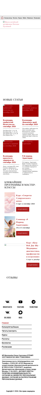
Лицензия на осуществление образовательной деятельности (20, 364)
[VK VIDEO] (7, 312)
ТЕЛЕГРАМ (33, 307)
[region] (20, 78)
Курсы (20, 18)
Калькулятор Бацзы (10, 327)
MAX (20, 317)
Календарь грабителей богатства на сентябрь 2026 (9, 123)
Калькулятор (8, 18)
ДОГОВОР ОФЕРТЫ (26, 371)
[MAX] (20, 312)
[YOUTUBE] (20, 302)
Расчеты (15, 18)
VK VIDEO (7, 317)
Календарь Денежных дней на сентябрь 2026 (30, 122)
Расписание (37, 18)
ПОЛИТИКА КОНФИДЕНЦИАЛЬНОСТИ (16, 373)
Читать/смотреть (9, 331)
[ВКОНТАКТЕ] (7, 302)
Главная (5, 323)
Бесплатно (6, 343)
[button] (17, 331)
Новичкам (30, 18)
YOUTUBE (20, 307)
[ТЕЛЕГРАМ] (34, 302)
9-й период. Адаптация (27, 157)
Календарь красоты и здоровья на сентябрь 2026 (9, 159)
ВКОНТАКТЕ (7, 307)
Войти (24, 18)
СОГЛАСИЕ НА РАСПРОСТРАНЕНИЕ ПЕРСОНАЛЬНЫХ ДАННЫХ (19, 378)
